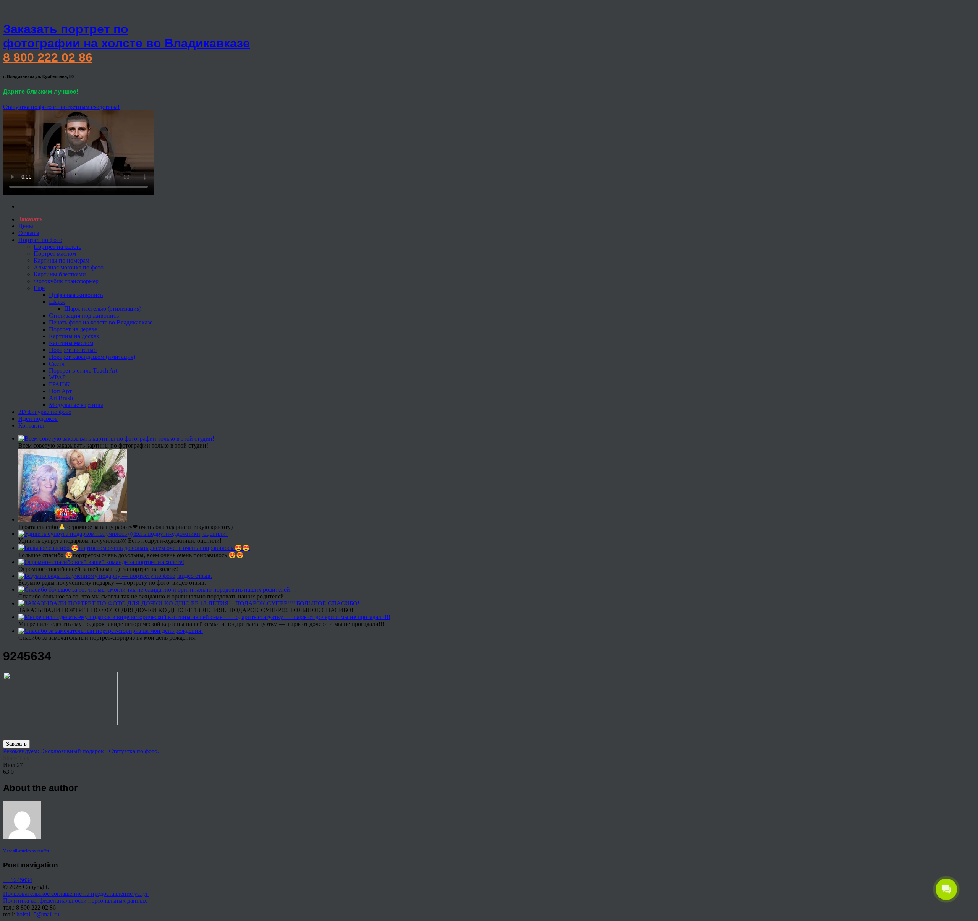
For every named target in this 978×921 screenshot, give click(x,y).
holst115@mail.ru (37, 914)
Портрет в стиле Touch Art (83, 370)
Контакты (31, 425)
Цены (25, 226)
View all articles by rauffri (26, 850)
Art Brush (61, 398)
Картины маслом (71, 343)
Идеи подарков (38, 418)
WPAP (57, 377)
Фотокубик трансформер (66, 281)
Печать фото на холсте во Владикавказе (100, 322)
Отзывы (28, 233)
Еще (39, 288)
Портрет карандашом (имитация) (92, 356)
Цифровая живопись (76, 295)
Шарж (57, 301)
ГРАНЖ (59, 384)
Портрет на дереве (73, 329)
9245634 (17, 880)
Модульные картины (76, 405)
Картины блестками (60, 274)
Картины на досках (74, 336)
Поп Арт (60, 391)
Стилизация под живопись (84, 315)
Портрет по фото (40, 240)
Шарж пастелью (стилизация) (102, 308)
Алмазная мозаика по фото (69, 267)
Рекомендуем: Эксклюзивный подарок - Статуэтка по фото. (81, 751)
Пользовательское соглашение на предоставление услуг (76, 893)
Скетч (57, 363)
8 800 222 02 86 (47, 57)
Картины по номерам (61, 260)
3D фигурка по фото (44, 412)
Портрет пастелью (73, 350)
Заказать (16, 744)
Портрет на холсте (57, 246)
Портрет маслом (55, 253)
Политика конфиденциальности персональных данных (75, 900)
